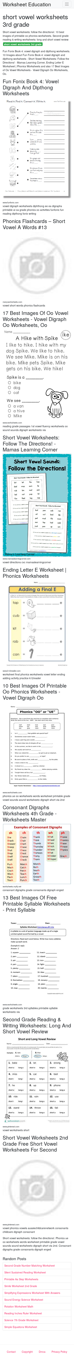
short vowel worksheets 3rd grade (22, 44)
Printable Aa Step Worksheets (21, 1279)
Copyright (27, 1351)
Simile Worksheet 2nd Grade (20, 1286)
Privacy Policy (59, 1351)
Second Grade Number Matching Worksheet (29, 1265)
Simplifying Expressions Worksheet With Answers (32, 1293)
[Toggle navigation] (67, 4)
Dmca (42, 1351)
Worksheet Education (27, 4)
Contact (11, 1351)
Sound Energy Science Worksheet (23, 1299)
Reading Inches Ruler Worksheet (23, 1313)
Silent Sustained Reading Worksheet (25, 1272)
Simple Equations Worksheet (20, 1327)
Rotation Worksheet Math (18, 1306)
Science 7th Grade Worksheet (21, 1320)
